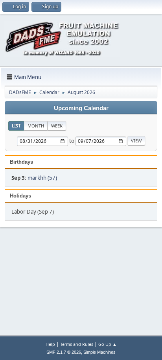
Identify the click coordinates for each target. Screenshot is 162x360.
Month (36, 126)
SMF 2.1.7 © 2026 (63, 352)
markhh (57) (42, 177)
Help (50, 344)
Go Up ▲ (107, 344)
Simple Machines (99, 352)
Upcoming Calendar (81, 108)
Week (57, 126)
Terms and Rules (76, 344)
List (16, 126)
